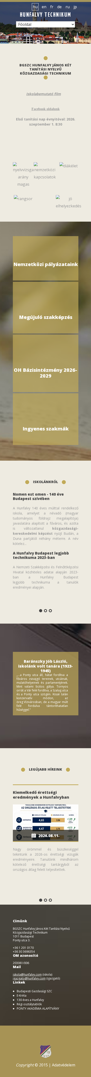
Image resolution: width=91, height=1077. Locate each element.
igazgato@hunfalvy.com (29, 978)
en (44, 6)
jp (75, 6)
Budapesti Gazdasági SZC (34, 991)
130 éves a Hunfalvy (30, 1000)
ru (68, 6)
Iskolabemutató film (43, 94)
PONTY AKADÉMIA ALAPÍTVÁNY (38, 1009)
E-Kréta (21, 996)
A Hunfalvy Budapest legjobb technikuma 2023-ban (41, 555)
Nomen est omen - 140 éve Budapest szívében (38, 496)
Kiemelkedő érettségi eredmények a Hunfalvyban (41, 795)
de (59, 6)
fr (51, 6)
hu (35, 6)
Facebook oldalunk (46, 109)
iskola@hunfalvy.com (27, 974)
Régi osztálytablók (29, 1004)
